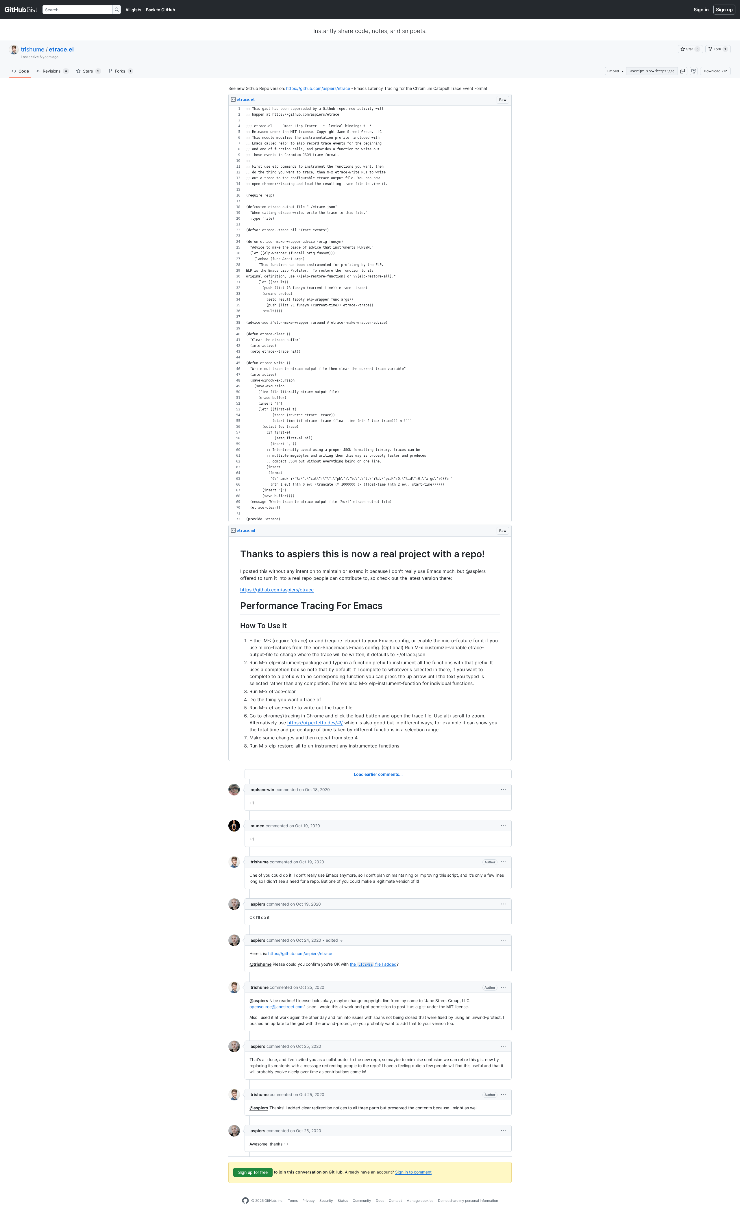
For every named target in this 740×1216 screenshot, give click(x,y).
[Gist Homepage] (21, 9)
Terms (293, 1200)
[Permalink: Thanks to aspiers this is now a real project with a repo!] (236, 554)
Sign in (701, 9)
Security (326, 1200)
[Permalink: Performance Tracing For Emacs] (236, 606)
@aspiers (258, 1000)
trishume (33, 49)
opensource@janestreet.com (276, 1006)
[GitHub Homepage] (245, 1200)
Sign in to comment (413, 1171)
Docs (380, 1200)
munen (257, 825)
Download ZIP (715, 71)
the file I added (373, 964)
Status (343, 1200)
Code (23, 71)
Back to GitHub (160, 9)
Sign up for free (253, 1172)
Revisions (55, 71)
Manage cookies (419, 1200)
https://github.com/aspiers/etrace (318, 88)
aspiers (258, 904)
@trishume (260, 964)
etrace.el (61, 49)
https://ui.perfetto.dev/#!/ (315, 722)
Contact (395, 1200)
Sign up (724, 9)
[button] (682, 71)
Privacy (308, 1200)
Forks (123, 71)
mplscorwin (262, 789)
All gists (133, 9)
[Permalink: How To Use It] (236, 625)
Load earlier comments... (378, 774)
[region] (370, 314)
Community (362, 1200)
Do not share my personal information (468, 1200)
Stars (91, 71)
